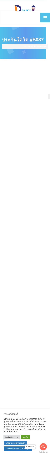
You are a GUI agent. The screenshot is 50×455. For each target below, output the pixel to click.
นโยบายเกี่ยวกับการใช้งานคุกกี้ (18, 448)
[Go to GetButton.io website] (43, 452)
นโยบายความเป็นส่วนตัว (15, 443)
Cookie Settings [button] (11, 437)
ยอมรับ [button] (25, 437)
